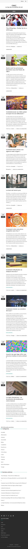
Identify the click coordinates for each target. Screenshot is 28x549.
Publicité (3, 459)
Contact (16, 544)
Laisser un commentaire (21, 128)
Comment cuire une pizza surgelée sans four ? (11, 490)
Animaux (3, 437)
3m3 (2, 526)
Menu (22, 1)
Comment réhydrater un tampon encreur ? (10, 493)
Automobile (3, 439)
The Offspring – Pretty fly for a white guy (10, 475)
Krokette (3, 524)
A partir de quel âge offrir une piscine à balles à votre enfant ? (16, 356)
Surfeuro (3, 528)
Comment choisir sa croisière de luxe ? (9, 495)
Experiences (3, 447)
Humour (2, 449)
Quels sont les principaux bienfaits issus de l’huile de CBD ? (15, 69)
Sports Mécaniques (5, 464)
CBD (2, 522)
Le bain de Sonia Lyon (13, 190)
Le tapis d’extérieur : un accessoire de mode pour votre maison (14, 399)
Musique (13, 46)
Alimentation (14, 88)
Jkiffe (2, 530)
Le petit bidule (4, 537)
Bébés (12, 376)
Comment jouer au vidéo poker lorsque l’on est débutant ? (14, 483)
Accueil (11, 544)
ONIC (14, 5)
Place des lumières (5, 535)
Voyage (12, 335)
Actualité (13, 166)
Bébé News (3, 532)
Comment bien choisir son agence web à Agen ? (11, 485)
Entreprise (8, 169)
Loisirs (12, 128)
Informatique (4, 452)
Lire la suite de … (9, 287)
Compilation (3, 444)
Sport (2, 462)
